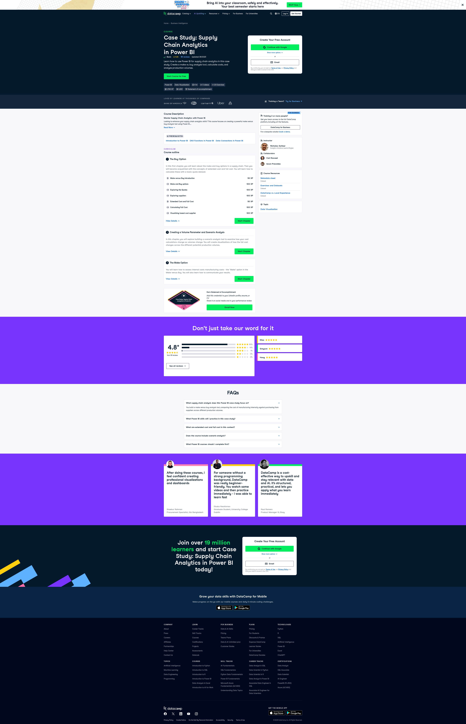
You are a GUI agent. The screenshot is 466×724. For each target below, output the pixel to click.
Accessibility (220, 720)
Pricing (223, 633)
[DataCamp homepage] (172, 13)
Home (166, 23)
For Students (254, 633)
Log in (285, 14)
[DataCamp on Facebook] (165, 713)
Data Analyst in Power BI (259, 679)
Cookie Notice (181, 720)
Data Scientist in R (256, 674)
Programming (169, 679)
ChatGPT (281, 655)
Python (280, 629)
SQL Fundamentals (228, 670)
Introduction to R (198, 674)
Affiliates (167, 642)
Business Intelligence (179, 23)
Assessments (197, 651)
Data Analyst (283, 666)
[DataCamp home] (181, 708)
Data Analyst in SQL (257, 666)
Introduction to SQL (200, 670)
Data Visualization (269, 209)
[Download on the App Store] (224, 607)
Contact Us (168, 655)
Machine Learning (171, 670)
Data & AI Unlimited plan (231, 642)
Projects (195, 646)
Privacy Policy (289, 68)
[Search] (271, 13)
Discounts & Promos (257, 638)
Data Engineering (171, 674)
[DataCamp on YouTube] (188, 713)
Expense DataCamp (257, 642)
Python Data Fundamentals (232, 674)
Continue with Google (277, 47)
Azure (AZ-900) (284, 687)
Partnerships (169, 646)
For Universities (252, 14)
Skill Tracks (196, 633)
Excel (280, 651)
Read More (168, 127)
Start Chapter (244, 221)
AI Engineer (282, 679)
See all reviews (176, 366)
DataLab (195, 655)
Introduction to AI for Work (202, 687)
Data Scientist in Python (258, 670)
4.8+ (177, 57)
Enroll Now (229, 307)
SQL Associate (283, 670)
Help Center (169, 651)
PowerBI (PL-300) (284, 683)
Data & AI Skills (227, 629)
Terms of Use (276, 68)
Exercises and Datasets (271, 185)
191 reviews (185, 57)
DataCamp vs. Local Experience (275, 193)
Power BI (281, 646)
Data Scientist (283, 674)
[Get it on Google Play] (241, 607)
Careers (167, 638)
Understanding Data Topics (232, 690)
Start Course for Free (176, 76)
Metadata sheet (268, 178)
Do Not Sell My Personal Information (201, 720)
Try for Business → (294, 101)
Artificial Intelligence (286, 642)
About (166, 629)
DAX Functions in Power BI (202, 141)
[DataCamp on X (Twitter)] (173, 713)
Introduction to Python (201, 666)
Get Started (296, 14)
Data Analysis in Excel (201, 683)
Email (276, 62)
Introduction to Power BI (177, 141)
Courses (195, 638)
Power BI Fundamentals (230, 679)
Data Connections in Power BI (229, 141)
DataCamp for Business (280, 127)
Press (166, 633)
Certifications (197, 642)
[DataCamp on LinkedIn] (180, 713)
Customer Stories (227, 646)
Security (230, 720)
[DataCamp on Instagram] (196, 713)
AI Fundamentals (227, 666)
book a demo (284, 132)
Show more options (274, 52)
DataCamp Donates (257, 655)
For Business (238, 14)
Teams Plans (226, 638)
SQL (279, 638)
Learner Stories (255, 646)
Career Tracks (198, 629)
